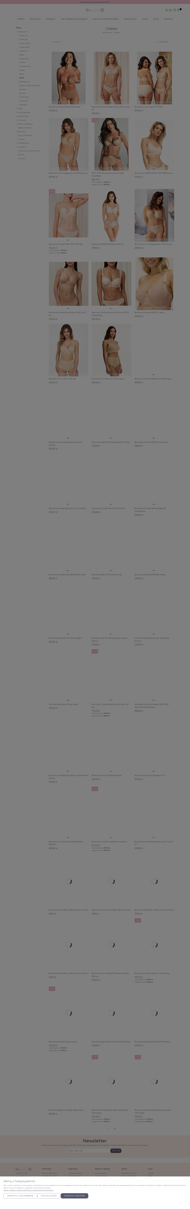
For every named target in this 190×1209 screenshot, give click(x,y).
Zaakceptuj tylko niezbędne (20, 1196)
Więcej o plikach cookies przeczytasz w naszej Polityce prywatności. (29, 1190)
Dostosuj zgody (49, 1196)
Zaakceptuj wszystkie (74, 1196)
